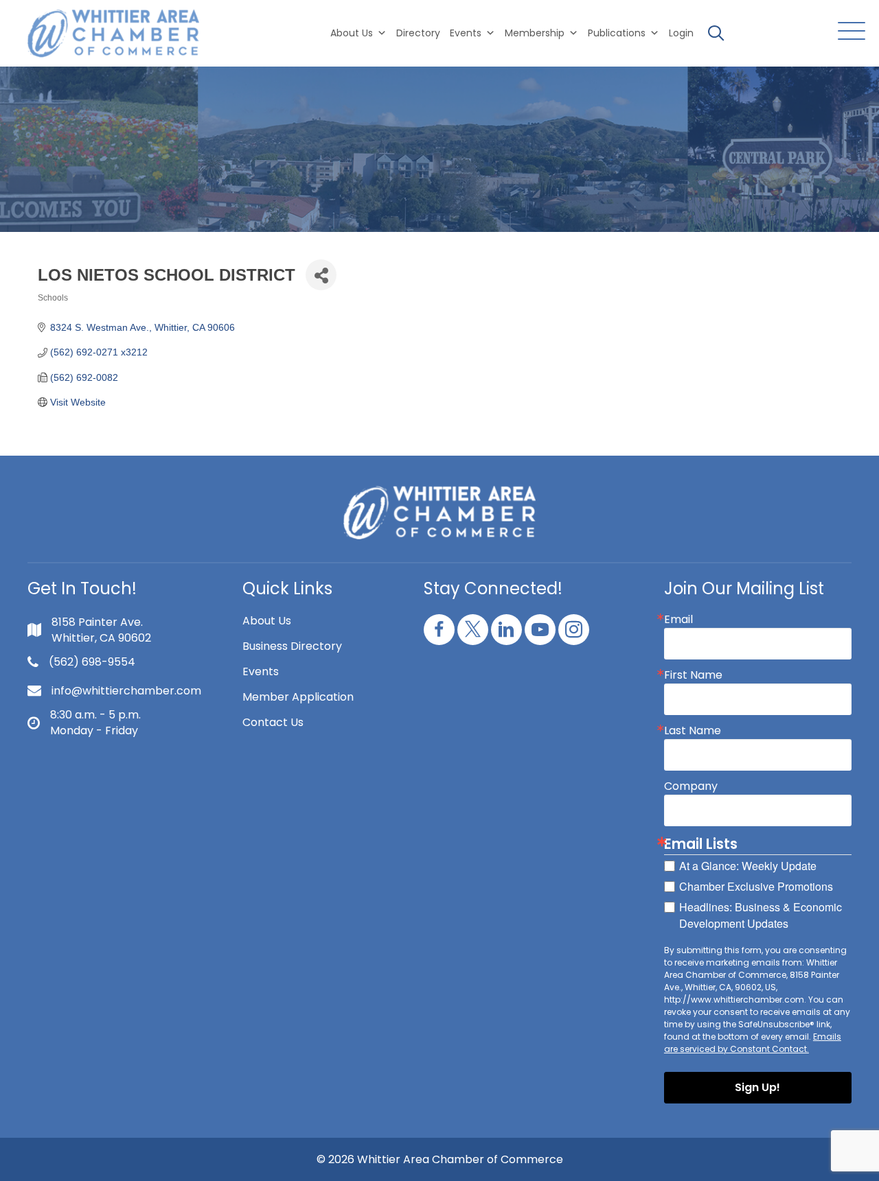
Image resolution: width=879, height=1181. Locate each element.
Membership (534, 33)
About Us (351, 33)
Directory (418, 33)
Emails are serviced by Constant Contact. (752, 1043)
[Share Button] (321, 274)
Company (691, 786)
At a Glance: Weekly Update (748, 866)
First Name (693, 675)
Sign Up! (757, 1087)
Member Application (298, 697)
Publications (617, 33)
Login (681, 33)
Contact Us (273, 722)
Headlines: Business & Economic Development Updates (760, 915)
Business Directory (292, 646)
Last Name (692, 730)
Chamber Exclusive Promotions (756, 886)
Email (678, 619)
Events (260, 671)
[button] (848, 32)
